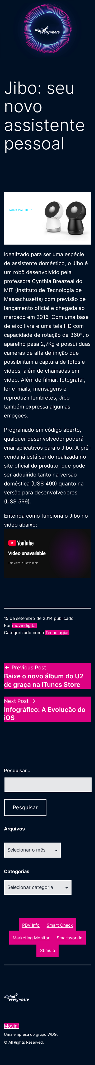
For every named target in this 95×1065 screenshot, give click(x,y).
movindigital (24, 625)
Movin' (11, 1026)
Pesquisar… (17, 770)
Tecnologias (57, 632)
